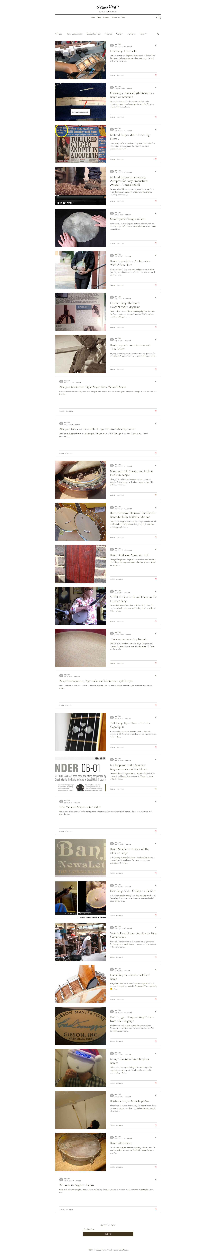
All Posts (58, 33)
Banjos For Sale (93, 33)
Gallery (119, 33)
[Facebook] (156, 17)
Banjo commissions (75, 33)
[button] (159, 17)
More (142, 33)
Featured (108, 33)
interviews (131, 33)
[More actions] (156, 45)
